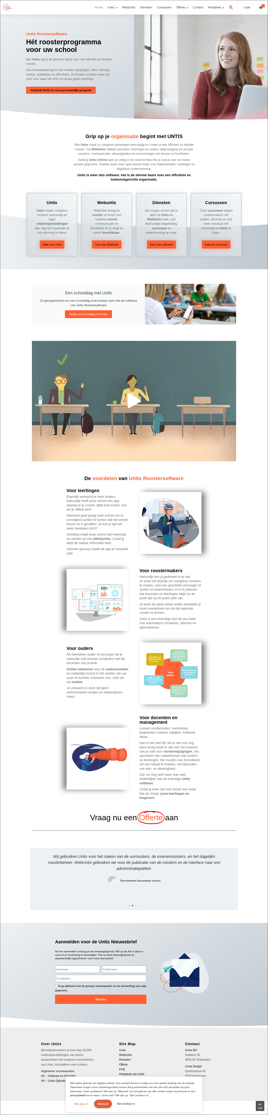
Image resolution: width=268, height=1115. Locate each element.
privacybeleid (77, 1095)
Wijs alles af (81, 1103)
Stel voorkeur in (126, 1103)
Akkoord (103, 1103)
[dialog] (134, 557)
